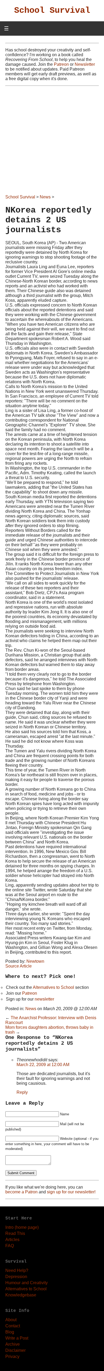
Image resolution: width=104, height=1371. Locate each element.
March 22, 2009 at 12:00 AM (43, 1064)
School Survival (52, 10)
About (11, 1319)
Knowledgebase (20, 1295)
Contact (12, 1326)
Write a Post (16, 1338)
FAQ (9, 1245)
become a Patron (21, 1192)
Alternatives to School (53, 987)
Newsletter (85, 64)
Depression (16, 1276)
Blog (9, 1332)
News (45, 197)
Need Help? (16, 1270)
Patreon (61, 64)
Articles (12, 1239)
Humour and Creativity (26, 1282)
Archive (12, 1344)
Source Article (18, 966)
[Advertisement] (52, 141)
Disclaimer (15, 1350)
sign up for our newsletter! (71, 1192)
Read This (15, 1233)
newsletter (44, 999)
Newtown (35, 961)
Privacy (12, 1356)
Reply (22, 1092)
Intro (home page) (22, 1227)
